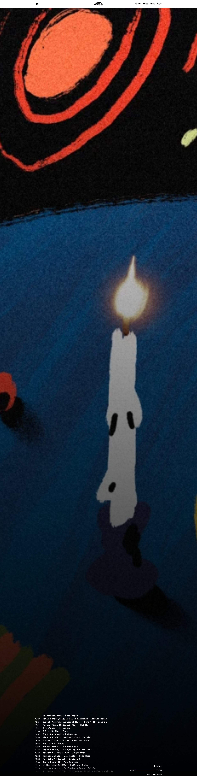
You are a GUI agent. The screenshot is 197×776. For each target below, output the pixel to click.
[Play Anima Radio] (37, 4)
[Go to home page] (98, 4)
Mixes (145, 4)
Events (138, 4)
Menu (152, 4)
